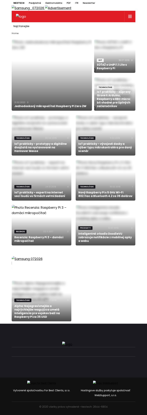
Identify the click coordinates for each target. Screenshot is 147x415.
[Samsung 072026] (73, 263)
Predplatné (35, 2)
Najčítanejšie (21, 26)
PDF (69, 2)
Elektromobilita (54, 2)
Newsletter (89, 2)
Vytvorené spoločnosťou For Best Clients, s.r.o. (41, 390)
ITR (76, 2)
